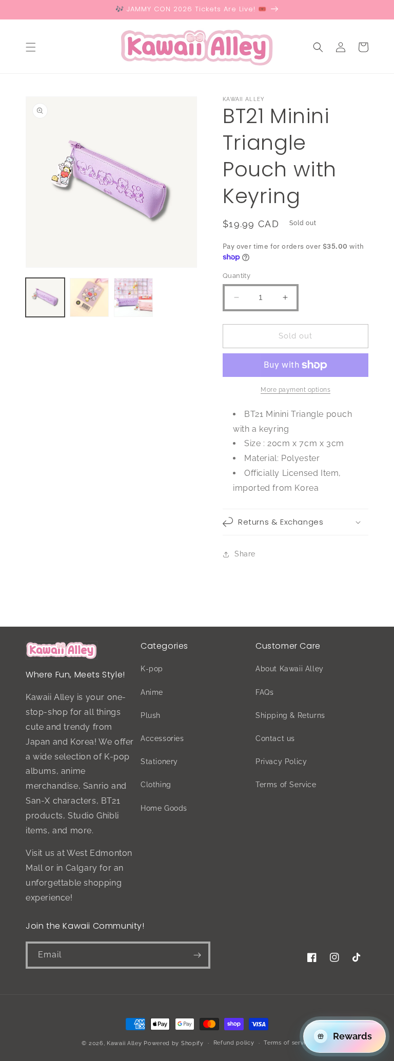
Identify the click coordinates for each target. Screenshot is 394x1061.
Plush (151, 715)
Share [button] (244, 554)
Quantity (236, 275)
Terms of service (288, 1042)
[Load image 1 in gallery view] (45, 297)
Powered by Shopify (174, 1043)
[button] (30, 47)
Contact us (275, 738)
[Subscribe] (197, 955)
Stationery (159, 761)
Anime (152, 692)
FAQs (264, 692)
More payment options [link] (295, 389)
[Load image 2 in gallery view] (89, 297)
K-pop (152, 669)
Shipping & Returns (290, 715)
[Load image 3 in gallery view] (133, 297)
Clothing (156, 784)
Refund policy (233, 1042)
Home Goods (164, 808)
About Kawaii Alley (289, 669)
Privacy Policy (281, 761)
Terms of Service (286, 784)
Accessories (162, 738)
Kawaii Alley (124, 1043)
